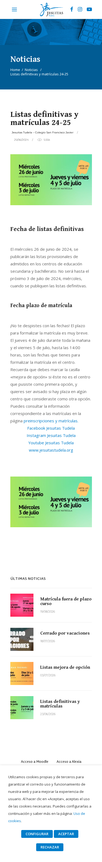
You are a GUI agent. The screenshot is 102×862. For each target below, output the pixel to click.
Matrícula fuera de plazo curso (66, 601)
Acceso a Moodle (34, 762)
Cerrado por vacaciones (65, 633)
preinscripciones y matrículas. (51, 420)
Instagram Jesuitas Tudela (51, 435)
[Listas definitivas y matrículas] (21, 707)
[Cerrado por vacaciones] (21, 639)
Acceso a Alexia (69, 762)
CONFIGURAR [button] (37, 833)
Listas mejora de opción (65, 667)
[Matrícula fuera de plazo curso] (21, 605)
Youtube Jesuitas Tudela (51, 442)
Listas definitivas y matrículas (60, 704)
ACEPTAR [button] (66, 833)
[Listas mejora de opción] (21, 673)
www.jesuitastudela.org (51, 450)
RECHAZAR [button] (50, 847)
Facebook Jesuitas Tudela (51, 428)
